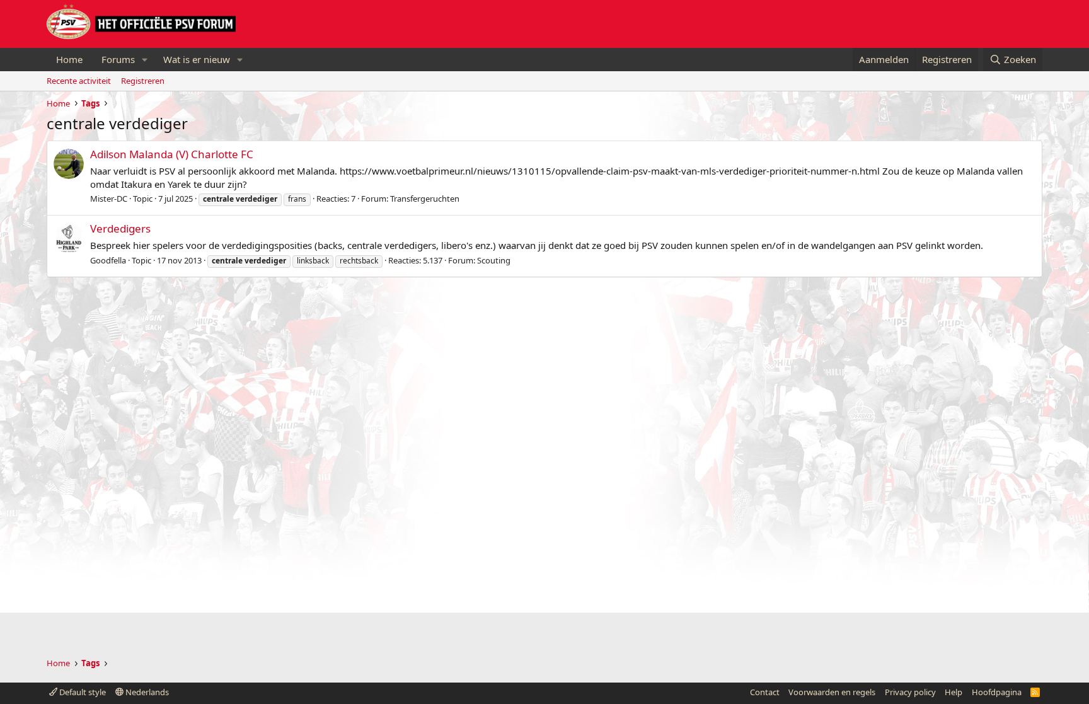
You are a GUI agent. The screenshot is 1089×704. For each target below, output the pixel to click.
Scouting (493, 260)
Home (69, 59)
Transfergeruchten (424, 198)
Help (953, 692)
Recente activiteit (79, 80)
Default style (81, 692)
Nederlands (146, 692)
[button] (145, 59)
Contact (765, 692)
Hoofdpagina (997, 692)
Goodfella (108, 260)
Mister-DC (108, 198)
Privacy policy (910, 692)
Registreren (142, 80)
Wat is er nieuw (196, 59)
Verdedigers (120, 228)
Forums (118, 59)
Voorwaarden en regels (831, 692)
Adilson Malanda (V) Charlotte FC (171, 154)
